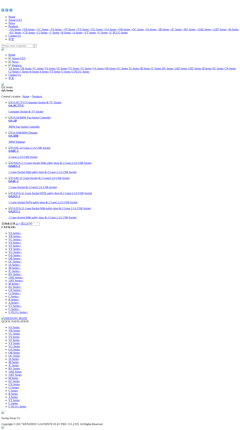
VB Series (28, 29)
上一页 (19, 223)
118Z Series (203, 29)
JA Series (151, 29)
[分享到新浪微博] (6, 10)
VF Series (69, 29)
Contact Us (14, 35)
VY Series (82, 29)
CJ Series (42, 32)
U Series (102, 32)
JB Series (163, 29)
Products (13, 26)
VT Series (89, 32)
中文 (11, 39)
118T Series (219, 29)
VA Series (14, 29)
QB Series (123, 29)
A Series (77, 32)
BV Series (189, 29)
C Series (53, 32)
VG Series (96, 29)
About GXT (15, 19)
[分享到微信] (10, 10)
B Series (65, 32)
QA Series (109, 29)
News (11, 23)
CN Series (28, 32)
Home (11, 16)
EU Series (14, 32)
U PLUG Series (118, 32)
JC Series (176, 29)
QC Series (137, 29)
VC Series (41, 29)
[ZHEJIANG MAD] (14, 318)
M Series (233, 29)
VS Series (55, 29)
